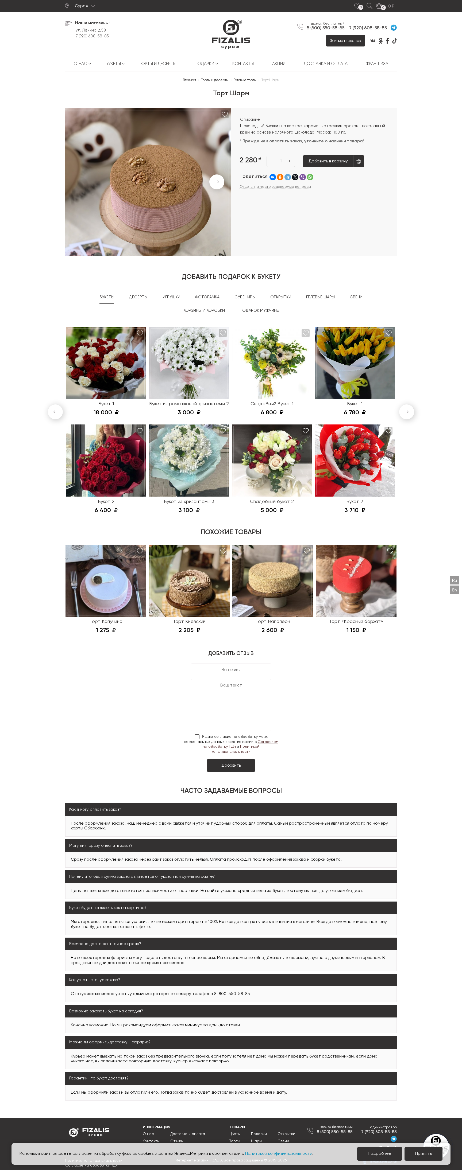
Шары (256, 1141)
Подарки (204, 64)
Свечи (283, 1141)
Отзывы (176, 1141)
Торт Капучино (106, 621)
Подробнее (379, 1154)
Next (216, 181)
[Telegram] (287, 177)
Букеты (113, 64)
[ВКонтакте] (273, 177)
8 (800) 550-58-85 (326, 28)
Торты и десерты (157, 64)
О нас (80, 64)
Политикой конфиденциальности (278, 1154)
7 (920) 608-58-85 (92, 36)
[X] (295, 177)
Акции (279, 64)
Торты (234, 1141)
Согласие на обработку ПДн (91, 1165)
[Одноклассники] (280, 177)
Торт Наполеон (273, 621)
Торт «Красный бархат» (356, 621)
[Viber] (302, 177)
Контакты (243, 64)
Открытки (286, 1134)
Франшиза (377, 64)
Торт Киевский (189, 621)
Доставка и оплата (326, 64)
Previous (55, 411)
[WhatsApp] (310, 177)
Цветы (234, 1134)
